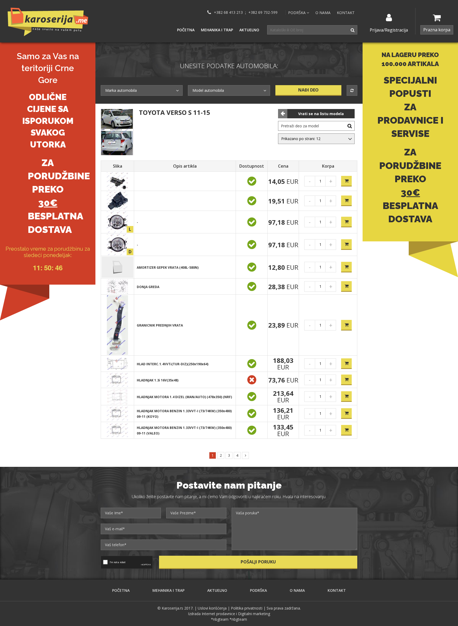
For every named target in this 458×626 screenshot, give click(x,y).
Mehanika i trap (217, 29)
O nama (323, 12)
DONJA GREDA (148, 287)
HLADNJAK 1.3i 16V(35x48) (157, 380)
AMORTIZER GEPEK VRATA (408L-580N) (168, 267)
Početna (186, 29)
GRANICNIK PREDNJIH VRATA (160, 325)
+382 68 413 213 (228, 12)
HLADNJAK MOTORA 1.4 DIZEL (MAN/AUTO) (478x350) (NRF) (184, 397)
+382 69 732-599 (263, 12)
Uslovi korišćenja (212, 608)
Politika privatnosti (246, 608)
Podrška (258, 590)
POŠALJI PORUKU (258, 562)
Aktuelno (249, 29)
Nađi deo (308, 90)
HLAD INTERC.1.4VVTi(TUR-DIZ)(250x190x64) (172, 364)
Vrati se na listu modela (321, 113)
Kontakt (346, 12)
